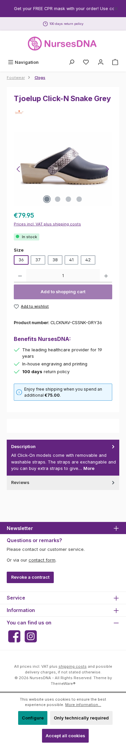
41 (71, 259)
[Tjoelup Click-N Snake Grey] (63, 169)
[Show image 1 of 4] (46, 199)
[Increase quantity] (106, 275)
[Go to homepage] (63, 43)
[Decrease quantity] (20, 275)
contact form (42, 560)
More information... (83, 704)
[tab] (63, 458)
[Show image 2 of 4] (57, 199)
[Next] (107, 169)
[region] (63, 8)
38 (55, 259)
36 (21, 259)
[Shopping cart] (115, 62)
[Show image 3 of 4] (68, 199)
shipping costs (72, 666)
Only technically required (81, 717)
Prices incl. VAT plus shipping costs (47, 224)
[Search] (71, 62)
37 (38, 259)
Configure (33, 717)
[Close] (116, 7)
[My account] (100, 62)
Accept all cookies (65, 735)
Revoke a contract (30, 577)
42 (88, 259)
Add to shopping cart (63, 291)
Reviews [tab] (20, 482)
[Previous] (19, 169)
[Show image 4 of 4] (79, 199)
